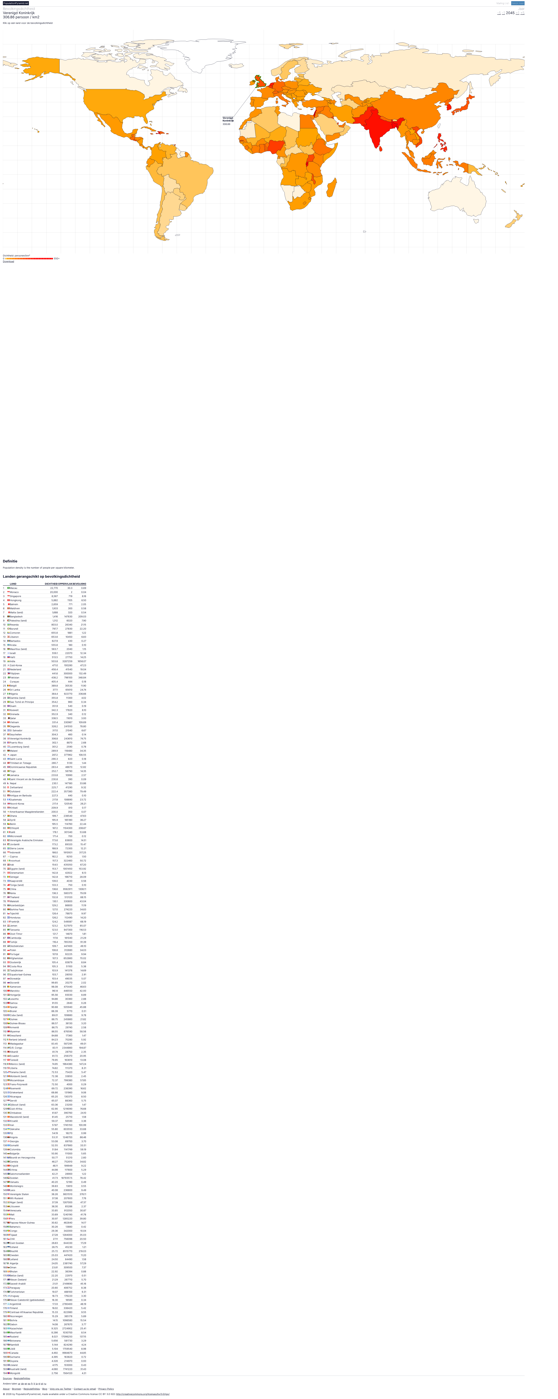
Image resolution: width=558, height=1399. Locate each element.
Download (8, 261)
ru (45, 1383)
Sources (7, 1378)
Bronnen (16, 1388)
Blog (44, 1388)
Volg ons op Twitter (60, 1388)
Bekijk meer (518, 3)
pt (42, 1383)
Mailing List (503, 3)
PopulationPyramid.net (15, 3)
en (26, 1383)
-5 (499, 13)
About (6, 1388)
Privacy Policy (106, 1388)
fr (32, 1383)
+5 (522, 13)
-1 (503, 13)
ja (37, 1383)
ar (19, 1383)
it (34, 1383)
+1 (517, 13)
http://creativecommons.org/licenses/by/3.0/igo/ (143, 1394)
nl (39, 1383)
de (22, 1383)
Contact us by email (85, 1388)
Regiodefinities (22, 1378)
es (29, 1383)
